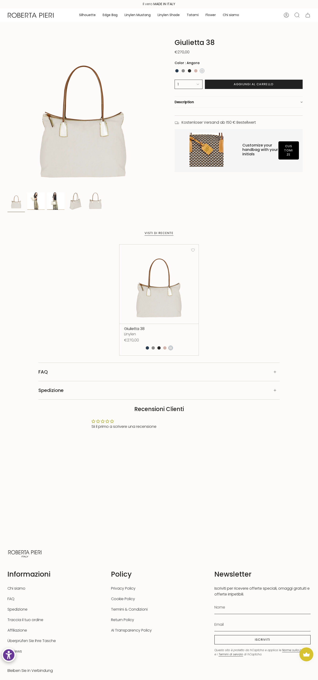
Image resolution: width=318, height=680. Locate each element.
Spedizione (51, 390)
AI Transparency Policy (131, 630)
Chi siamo (16, 588)
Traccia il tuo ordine (25, 619)
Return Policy (122, 619)
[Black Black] (189, 70)
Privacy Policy (123, 588)
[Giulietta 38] (159, 284)
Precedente (7, 114)
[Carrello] (307, 15)
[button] (87, 15)
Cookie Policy (123, 599)
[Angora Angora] (202, 70)
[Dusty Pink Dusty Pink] (195, 70)
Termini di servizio (231, 654)
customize (288, 150)
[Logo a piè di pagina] (24, 553)
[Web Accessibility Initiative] (8, 655)
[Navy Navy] (177, 70)
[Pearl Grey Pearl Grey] (183, 70)
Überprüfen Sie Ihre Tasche (31, 640)
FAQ (43, 372)
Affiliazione (17, 630)
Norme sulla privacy (296, 650)
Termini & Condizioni (129, 609)
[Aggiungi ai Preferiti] (193, 250)
